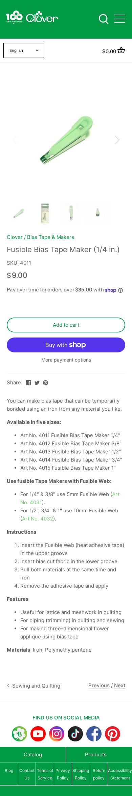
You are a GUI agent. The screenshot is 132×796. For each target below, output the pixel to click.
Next (119, 685)
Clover (15, 237)
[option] (66, 139)
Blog (9, 770)
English (16, 50)
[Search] (103, 18)
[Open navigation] (119, 19)
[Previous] (15, 139)
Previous (99, 685)
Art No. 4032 (37, 518)
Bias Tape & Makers (50, 237)
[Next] (116, 139)
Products (96, 754)
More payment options (66, 359)
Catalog (33, 754)
